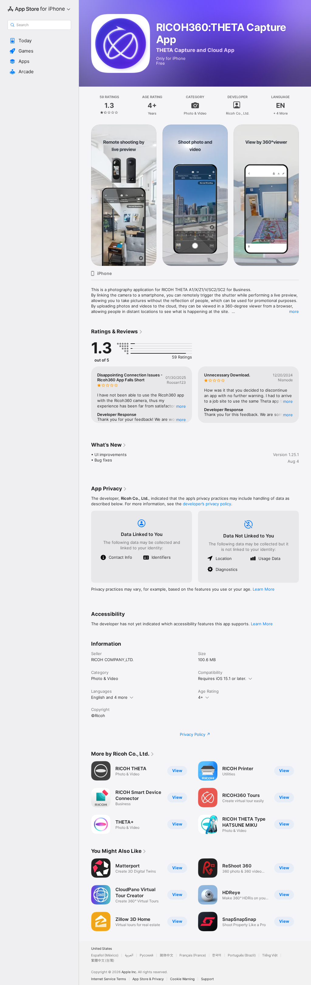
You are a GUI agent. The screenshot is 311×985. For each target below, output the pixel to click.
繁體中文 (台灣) (102, 960)
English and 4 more (109, 697)
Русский (146, 955)
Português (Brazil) (242, 955)
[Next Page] (305, 105)
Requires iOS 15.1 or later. (222, 678)
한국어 (216, 955)
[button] (39, 40)
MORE (181, 406)
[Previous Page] (85, 105)
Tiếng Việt (270, 955)
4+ (200, 697)
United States (101, 948)
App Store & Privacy (148, 979)
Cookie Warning (182, 979)
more (294, 311)
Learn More (264, 589)
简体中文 (166, 955)
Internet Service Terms (108, 979)
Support (207, 979)
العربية (129, 955)
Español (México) (104, 955)
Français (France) (192, 955)
